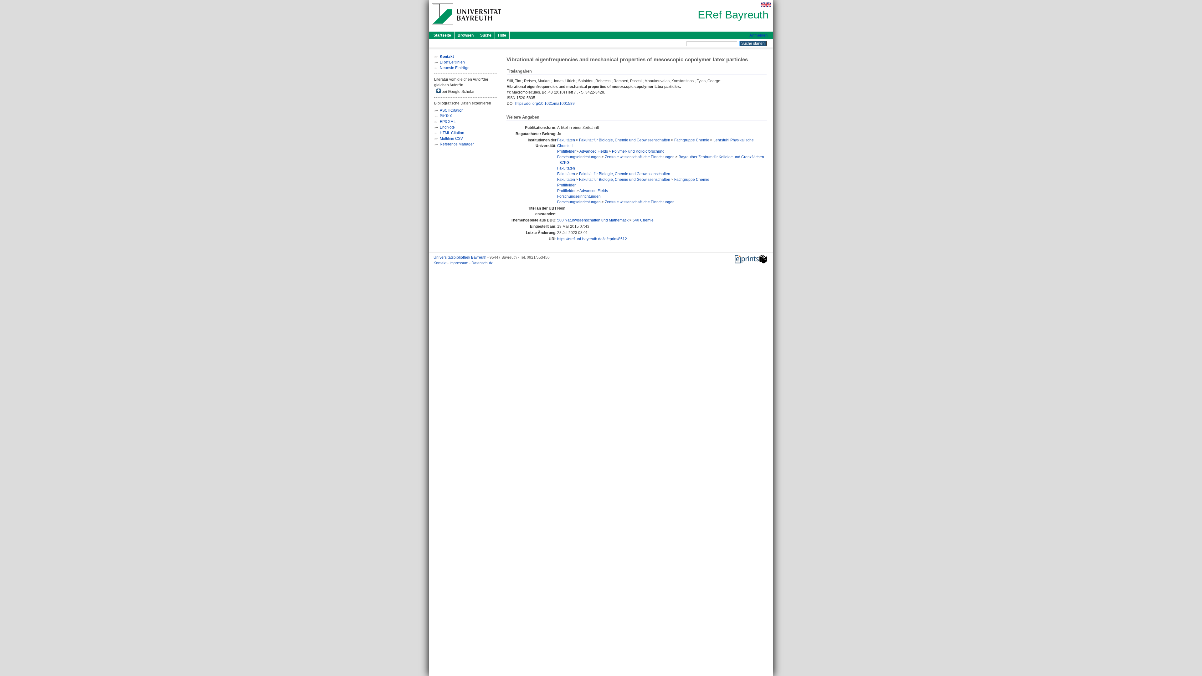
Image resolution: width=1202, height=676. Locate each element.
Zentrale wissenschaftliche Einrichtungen (640, 157)
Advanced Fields (593, 151)
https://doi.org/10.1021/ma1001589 (545, 103)
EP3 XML (448, 121)
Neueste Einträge (455, 68)
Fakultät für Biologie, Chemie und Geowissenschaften (624, 140)
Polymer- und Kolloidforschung (638, 151)
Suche (485, 35)
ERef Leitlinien (452, 62)
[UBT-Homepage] (466, 26)
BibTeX (446, 116)
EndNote (447, 127)
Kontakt (440, 263)
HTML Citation (452, 133)
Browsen (466, 35)
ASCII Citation (452, 110)
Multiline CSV (451, 138)
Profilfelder (566, 151)
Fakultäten (566, 140)
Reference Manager (457, 144)
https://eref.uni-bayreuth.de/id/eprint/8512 (592, 239)
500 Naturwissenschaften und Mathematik (593, 220)
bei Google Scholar (458, 91)
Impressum (459, 263)
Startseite (442, 35)
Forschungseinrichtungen (579, 157)
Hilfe (502, 35)
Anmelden (758, 35)
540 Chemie (643, 220)
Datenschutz (482, 263)
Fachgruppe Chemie (691, 140)
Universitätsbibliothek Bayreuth (460, 257)
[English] (766, 5)
